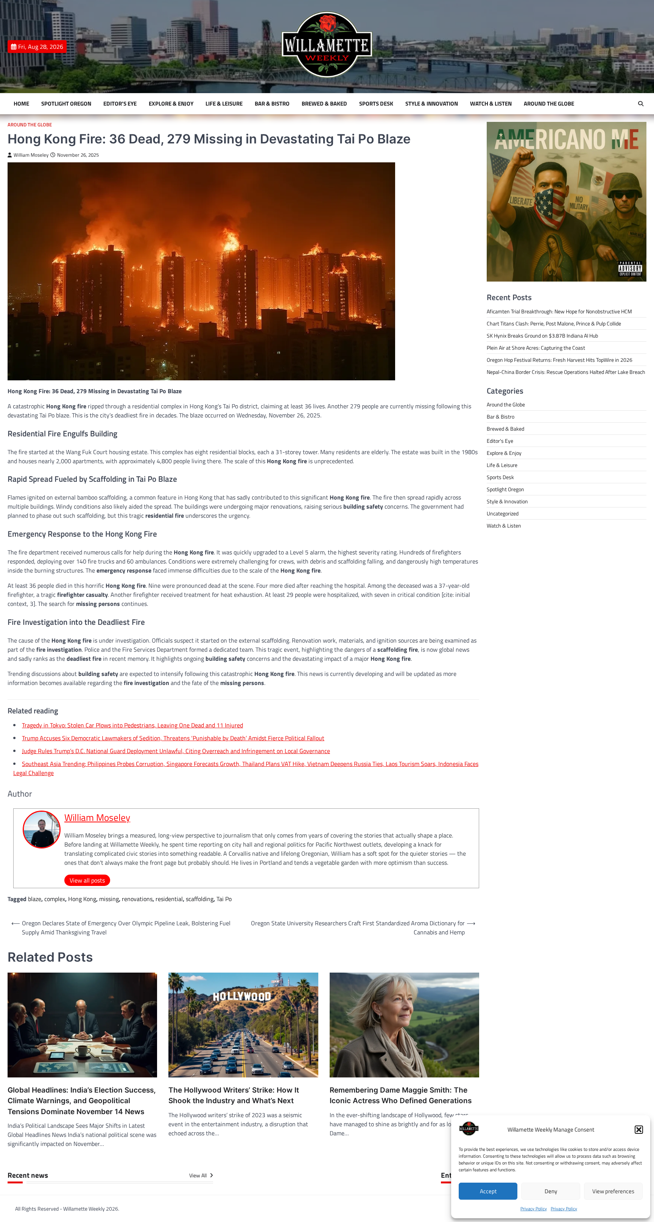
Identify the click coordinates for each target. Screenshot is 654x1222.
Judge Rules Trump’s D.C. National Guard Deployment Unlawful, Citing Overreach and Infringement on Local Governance (176, 750)
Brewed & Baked (324, 104)
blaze (34, 898)
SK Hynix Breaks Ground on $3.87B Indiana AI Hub (542, 335)
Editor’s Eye (120, 104)
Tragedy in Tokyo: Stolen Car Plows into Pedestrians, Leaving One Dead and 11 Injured (132, 725)
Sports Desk (376, 104)
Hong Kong (82, 898)
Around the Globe (549, 104)
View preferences (613, 1191)
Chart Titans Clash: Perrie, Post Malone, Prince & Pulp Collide (554, 323)
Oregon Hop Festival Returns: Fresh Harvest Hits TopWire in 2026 (559, 360)
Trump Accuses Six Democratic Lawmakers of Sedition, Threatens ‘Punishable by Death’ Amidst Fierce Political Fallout (173, 738)
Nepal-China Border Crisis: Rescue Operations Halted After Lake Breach (566, 372)
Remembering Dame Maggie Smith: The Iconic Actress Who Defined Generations (401, 1095)
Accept (488, 1191)
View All (198, 1175)
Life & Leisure (224, 104)
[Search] (640, 103)
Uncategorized (503, 513)
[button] (639, 1129)
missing (109, 898)
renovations (137, 898)
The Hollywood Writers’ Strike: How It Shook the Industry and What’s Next (233, 1095)
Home (21, 104)
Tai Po (224, 898)
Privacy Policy (533, 1208)
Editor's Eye (500, 441)
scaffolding (199, 898)
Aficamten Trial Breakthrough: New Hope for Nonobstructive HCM (559, 311)
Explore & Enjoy (171, 104)
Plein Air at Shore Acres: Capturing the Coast (536, 348)
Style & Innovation (431, 104)
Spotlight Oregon (66, 104)
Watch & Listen (491, 104)
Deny (551, 1191)
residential (169, 898)
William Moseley (31, 155)
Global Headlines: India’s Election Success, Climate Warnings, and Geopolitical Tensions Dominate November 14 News (82, 1101)
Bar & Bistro (272, 104)
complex (54, 898)
